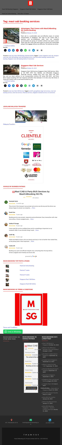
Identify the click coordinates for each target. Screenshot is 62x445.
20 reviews (36, 197)
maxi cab (11, 55)
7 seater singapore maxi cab (45, 55)
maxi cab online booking (39, 57)
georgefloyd (37, 91)
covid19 (31, 91)
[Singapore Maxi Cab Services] (11, 69)
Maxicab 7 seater (25, 270)
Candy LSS (12, 245)
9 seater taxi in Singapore (50, 360)
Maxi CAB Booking (19, 55)
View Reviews (31, 388)
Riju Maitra (28, 376)
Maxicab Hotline (29, 55)
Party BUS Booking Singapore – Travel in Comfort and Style (48, 408)
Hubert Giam (29, 370)
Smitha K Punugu (14, 223)
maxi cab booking (13, 57)
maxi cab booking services (25, 57)
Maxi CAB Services (19, 91)
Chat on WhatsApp (14, 331)
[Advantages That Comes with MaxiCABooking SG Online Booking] (11, 35)
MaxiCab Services (27, 92)
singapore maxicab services (40, 92)
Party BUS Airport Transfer (50, 392)
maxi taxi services (17, 92)
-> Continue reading (8, 45)
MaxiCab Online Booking (9, 13)
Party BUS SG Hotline (49, 397)
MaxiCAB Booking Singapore (10, 9)
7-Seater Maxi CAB (48, 384)
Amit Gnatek (29, 382)
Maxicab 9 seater (25, 274)
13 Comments (51, 92)
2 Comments (30, 59)
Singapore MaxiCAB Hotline (28, 9)
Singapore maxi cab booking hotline (17, 59)
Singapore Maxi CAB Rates (45, 9)
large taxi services (45, 91)
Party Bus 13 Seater (23, 13)
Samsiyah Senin (13, 201)
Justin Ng (11, 234)
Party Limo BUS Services (50, 401)
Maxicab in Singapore (49, 375)
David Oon (12, 212)
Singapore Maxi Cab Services (32, 65)
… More (33, 208)
